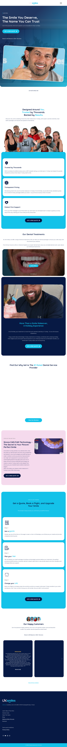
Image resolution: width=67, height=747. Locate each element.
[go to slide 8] (36, 78)
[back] (4, 658)
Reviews (4, 721)
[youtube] (5, 736)
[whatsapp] (9, 736)
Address (4, 704)
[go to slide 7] (35, 78)
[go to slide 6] (34, 78)
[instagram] (7, 736)
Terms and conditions (8, 727)
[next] (62, 658)
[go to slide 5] (33, 78)
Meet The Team (6, 715)
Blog (3, 717)
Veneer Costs (5, 713)
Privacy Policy (5, 729)
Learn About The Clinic (8, 710)
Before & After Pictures (8, 719)
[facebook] (3, 736)
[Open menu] (61, 3)
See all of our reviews (33, 682)
